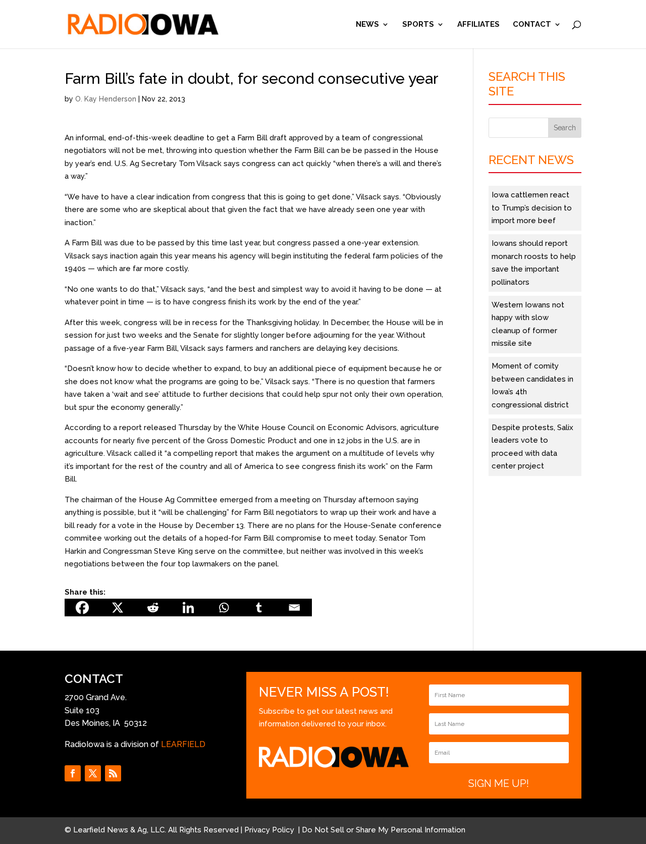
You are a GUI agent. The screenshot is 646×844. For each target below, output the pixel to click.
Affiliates (478, 25)
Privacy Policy (270, 829)
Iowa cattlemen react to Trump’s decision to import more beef (532, 207)
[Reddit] (153, 607)
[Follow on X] (93, 773)
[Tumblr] (259, 607)
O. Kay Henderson (105, 99)
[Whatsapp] (223, 607)
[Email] (294, 607)
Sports (418, 25)
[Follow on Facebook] (73, 773)
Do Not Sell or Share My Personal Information (383, 829)
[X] (117, 607)
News (367, 25)
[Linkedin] (188, 607)
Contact (532, 25)
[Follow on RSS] (113, 773)
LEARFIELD (183, 744)
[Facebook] (82, 607)
